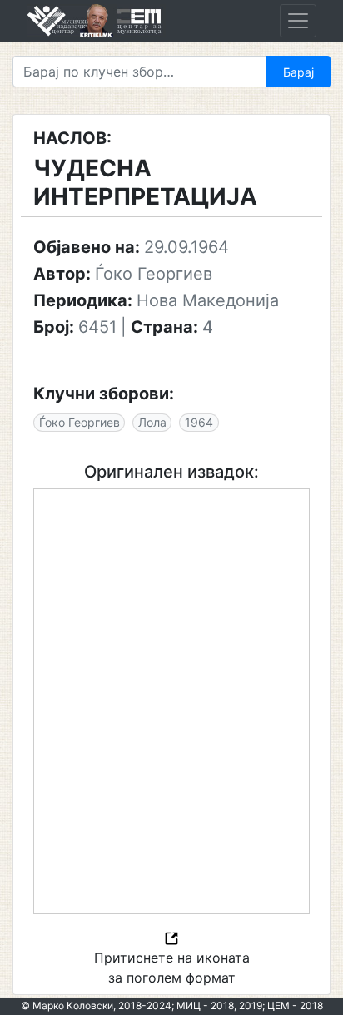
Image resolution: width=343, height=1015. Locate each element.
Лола (152, 422)
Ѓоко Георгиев (79, 422)
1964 (199, 422)
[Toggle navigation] (298, 20)
